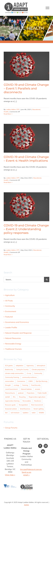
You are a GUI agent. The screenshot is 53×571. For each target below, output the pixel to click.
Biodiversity (9, 369)
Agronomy (30, 365)
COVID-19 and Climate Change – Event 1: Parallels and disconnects (26, 66)
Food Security (35, 385)
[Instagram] (46, 446)
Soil (6, 413)
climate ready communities (14, 373)
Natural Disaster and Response (18, 333)
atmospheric (41, 365)
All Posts (9, 300)
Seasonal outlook (11, 409)
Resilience (37, 401)
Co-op (29, 373)
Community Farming (12, 377)
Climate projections (38, 369)
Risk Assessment (37, 405)
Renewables (27, 401)
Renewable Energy (13, 343)
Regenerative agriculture (37, 397)
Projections (30, 393)
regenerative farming (12, 401)
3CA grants (9, 365)
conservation (9, 381)
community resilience (29, 377)
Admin (26, 505)
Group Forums (11, 428)
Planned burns (10, 393)
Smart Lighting (39, 409)
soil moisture (15, 413)
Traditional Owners (13, 349)
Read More (7, 114)
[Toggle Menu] (47, 8)
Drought (8, 385)
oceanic (37, 389)
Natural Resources (13, 338)
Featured (9, 317)
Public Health (42, 393)
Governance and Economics (17, 322)
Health (6, 112)
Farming (25, 385)
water (34, 413)
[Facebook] (40, 446)
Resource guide (10, 405)
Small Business (25, 409)
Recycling (22, 397)
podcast (21, 393)
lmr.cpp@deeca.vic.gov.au (31, 469)
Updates (25, 413)
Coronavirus (21, 381)
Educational (36, 109)
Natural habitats (26, 389)
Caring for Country (22, 369)
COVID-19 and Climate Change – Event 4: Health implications (26, 138)
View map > (10, 475)
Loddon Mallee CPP (12, 109)
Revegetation (23, 405)
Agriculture (10, 295)
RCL (14, 397)
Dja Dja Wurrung (41, 381)
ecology (16, 385)
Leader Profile (11, 327)
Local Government (11, 389)
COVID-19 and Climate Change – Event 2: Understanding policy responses (26, 207)
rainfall (7, 397)
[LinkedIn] (43, 451)
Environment (10, 311)
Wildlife (41, 413)
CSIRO (30, 381)
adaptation (19, 365)
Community (10, 306)
